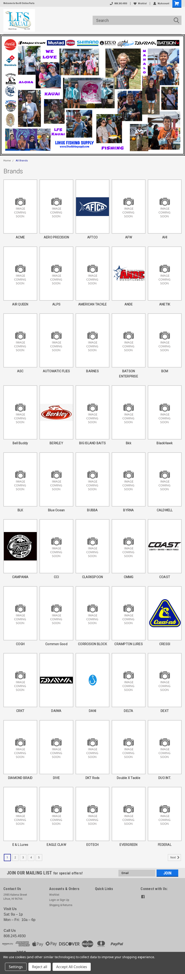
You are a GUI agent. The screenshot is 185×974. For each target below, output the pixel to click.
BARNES (92, 371)
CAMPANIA (20, 577)
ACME (20, 237)
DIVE (56, 778)
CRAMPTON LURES (128, 644)
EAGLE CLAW (56, 844)
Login (52, 900)
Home (7, 160)
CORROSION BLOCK (92, 644)
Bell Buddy (20, 443)
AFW (128, 237)
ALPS (56, 304)
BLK (20, 510)
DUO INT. (164, 778)
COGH (20, 644)
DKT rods (93, 778)
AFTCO (92, 237)
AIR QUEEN (20, 304)
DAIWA (56, 711)
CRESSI (164, 644)
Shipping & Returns (60, 905)
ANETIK (164, 304)
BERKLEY (56, 443)
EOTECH (92, 844)
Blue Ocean (56, 510)
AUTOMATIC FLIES (56, 371)
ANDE (129, 304)
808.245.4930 (120, 3)
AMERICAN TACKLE (92, 304)
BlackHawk (165, 443)
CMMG (129, 577)
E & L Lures (20, 844)
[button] (92, 95)
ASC (20, 371)
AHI (164, 237)
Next (173, 857)
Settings (16, 966)
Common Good (56, 644)
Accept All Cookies (71, 966)
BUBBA (92, 510)
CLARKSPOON (92, 577)
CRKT (20, 711)
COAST (164, 577)
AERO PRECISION (56, 237)
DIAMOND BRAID (20, 778)
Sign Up (64, 900)
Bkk (128, 443)
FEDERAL (164, 844)
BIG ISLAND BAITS (92, 443)
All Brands (22, 160)
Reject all (39, 966)
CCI (56, 577)
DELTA (128, 711)
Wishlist (142, 3)
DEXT (165, 711)
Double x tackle (128, 778)
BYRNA (128, 510)
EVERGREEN (128, 844)
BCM (164, 371)
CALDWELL (165, 510)
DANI (92, 711)
